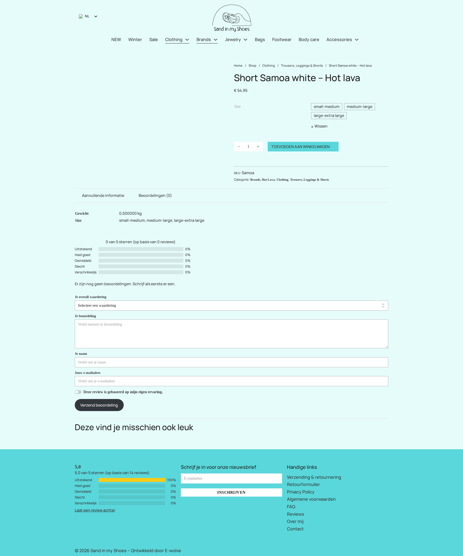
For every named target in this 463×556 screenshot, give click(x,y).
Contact (295, 529)
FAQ (291, 506)
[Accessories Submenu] (356, 39)
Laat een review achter (95, 510)
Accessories (339, 39)
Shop (252, 65)
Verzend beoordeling (99, 405)
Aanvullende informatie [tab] (103, 195)
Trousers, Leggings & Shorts (302, 65)
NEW (116, 39)
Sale (153, 39)
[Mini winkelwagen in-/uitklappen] (386, 17)
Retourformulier (303, 484)
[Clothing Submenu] (187, 39)
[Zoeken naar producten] (377, 17)
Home (238, 65)
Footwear (282, 39)
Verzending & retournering (314, 477)
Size (237, 106)
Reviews (295, 514)
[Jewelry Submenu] (245, 39)
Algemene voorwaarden (311, 499)
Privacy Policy (300, 492)
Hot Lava (268, 179)
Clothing (174, 39)
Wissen (320, 126)
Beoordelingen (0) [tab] (155, 195)
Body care (309, 39)
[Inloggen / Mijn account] (368, 17)
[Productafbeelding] (152, 66)
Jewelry (233, 39)
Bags (260, 39)
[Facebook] (380, 549)
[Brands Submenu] (215, 39)
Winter (135, 39)
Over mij (295, 521)
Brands (204, 39)
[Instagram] (387, 549)
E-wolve (173, 550)
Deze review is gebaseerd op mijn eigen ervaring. (123, 392)
